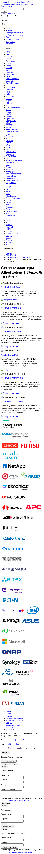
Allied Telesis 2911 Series (11, 287)
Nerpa (8, 112)
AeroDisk (9, 207)
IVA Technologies (13, 107)
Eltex (8, 209)
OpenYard (10, 118)
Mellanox (9, 242)
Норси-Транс (11, 178)
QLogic (9, 236)
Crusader (9, 72)
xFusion (9, 147)
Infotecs (9, 99)
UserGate (9, 141)
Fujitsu (8, 59)
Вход (20, 4)
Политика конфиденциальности (21, 748)
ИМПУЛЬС (10, 169)
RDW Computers (12, 129)
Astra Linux (10, 61)
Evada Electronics (13, 83)
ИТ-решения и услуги (15, 35)
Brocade (9, 238)
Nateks (8, 205)
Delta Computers (12, 79)
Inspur (8, 101)
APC (8, 194)
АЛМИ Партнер (12, 156)
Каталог (9, 30)
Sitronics (9, 136)
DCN (8, 76)
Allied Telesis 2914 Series (11, 331)
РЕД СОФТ (11, 183)
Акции (9, 37)
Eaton (8, 214)
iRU (7, 105)
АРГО (8, 158)
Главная (9, 712)
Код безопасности (13, 174)
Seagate (9, 225)
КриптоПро (11, 176)
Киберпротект (12, 172)
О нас (8, 28)
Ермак (8, 167)
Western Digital (12, 233)
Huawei (9, 191)
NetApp (9, 114)
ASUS (8, 222)
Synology (9, 231)
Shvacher (9, 134)
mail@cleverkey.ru (8, 14)
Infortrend (10, 200)
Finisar (8, 244)
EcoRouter (10, 81)
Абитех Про (11, 152)
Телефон (4, 784)
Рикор (8, 185)
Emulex (9, 240)
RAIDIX (9, 127)
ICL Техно (10, 96)
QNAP (8, 229)
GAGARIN (10, 87)
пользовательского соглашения (22, 800)
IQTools (9, 103)
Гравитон (10, 163)
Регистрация (27, 4)
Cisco (8, 70)
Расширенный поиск (14, 33)
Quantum (9, 202)
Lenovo (9, 57)
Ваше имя (5, 775)
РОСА (8, 187)
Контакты (10, 44)
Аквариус (10, 154)
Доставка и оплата (13, 39)
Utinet (8, 143)
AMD (8, 220)
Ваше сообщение (8, 789)
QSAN (8, 123)
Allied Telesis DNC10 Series (12, 401)
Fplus (8, 85)
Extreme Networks (13, 211)
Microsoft (9, 227)
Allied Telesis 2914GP (9, 355)
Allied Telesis (11, 196)
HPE (8, 52)
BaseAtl (9, 65)
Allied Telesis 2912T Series (11, 308)
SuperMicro (10, 216)
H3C (8, 92)
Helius (8, 94)
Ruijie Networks (12, 132)
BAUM (9, 68)
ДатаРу (9, 165)
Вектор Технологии (14, 160)
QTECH (9, 125)
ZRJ (7, 149)
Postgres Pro (11, 121)
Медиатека (10, 42)
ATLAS (9, 63)
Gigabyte (9, 90)
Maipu (8, 110)
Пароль (4, 819)
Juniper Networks (13, 198)
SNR (8, 138)
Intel (7, 218)
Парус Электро (12, 180)
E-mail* (4, 780)
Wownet (9, 145)
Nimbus (9, 116)
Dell (7, 54)
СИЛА (8, 189)
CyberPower (11, 74)
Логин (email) (6, 814)
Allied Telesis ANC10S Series (12, 378)
